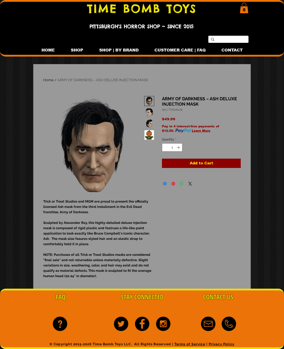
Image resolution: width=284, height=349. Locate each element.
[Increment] (179, 147)
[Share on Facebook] (165, 183)
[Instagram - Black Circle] (163, 324)
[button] (244, 8)
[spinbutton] (172, 147)
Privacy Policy (222, 344)
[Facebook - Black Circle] (142, 324)
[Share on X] (190, 183)
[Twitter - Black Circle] (121, 324)
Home (48, 80)
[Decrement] (165, 147)
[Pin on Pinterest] (173, 183)
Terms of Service (189, 344)
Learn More (201, 130)
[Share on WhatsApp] (181, 183)
